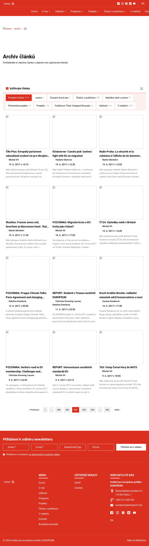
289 (59, 410)
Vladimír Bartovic (63, 159)
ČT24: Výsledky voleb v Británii (117, 222)
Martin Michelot (110, 159)
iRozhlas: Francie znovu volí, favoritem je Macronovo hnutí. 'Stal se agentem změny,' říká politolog (26, 225)
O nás (45, 11)
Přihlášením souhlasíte (33, 454)
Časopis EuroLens (60, 97)
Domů (34, 11)
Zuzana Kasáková (110, 301)
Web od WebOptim (136, 540)
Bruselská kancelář (48, 524)
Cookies (78, 487)
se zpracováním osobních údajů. (44, 454)
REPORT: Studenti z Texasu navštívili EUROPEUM (74, 295)
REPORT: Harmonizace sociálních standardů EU (72, 369)
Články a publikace (113, 11)
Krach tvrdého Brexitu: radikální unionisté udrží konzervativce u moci (120, 295)
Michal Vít (14, 159)
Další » (117, 410)
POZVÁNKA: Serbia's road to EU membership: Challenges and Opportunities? (24, 370)
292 (84, 410)
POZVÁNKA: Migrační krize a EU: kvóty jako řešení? (72, 224)
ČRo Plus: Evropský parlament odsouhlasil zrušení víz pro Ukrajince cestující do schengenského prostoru (27, 154)
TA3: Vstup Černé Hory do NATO (118, 367)
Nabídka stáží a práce (118, 97)
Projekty (92, 11)
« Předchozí (34, 410)
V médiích (136, 11)
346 (107, 410)
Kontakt (43, 519)
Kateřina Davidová (17, 301)
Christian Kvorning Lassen (68, 301)
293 (92, 410)
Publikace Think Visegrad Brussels (74, 105)
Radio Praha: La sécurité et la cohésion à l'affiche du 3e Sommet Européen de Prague (119, 154)
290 (67, 410)
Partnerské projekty (19, 105)
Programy (76, 11)
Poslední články (19, 97)
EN (142, 3)
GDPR (77, 482)
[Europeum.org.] (7, 28)
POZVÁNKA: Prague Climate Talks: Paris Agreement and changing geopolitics (26, 295)
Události (59, 11)
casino (39, 97)
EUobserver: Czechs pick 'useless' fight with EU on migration (72, 153)
